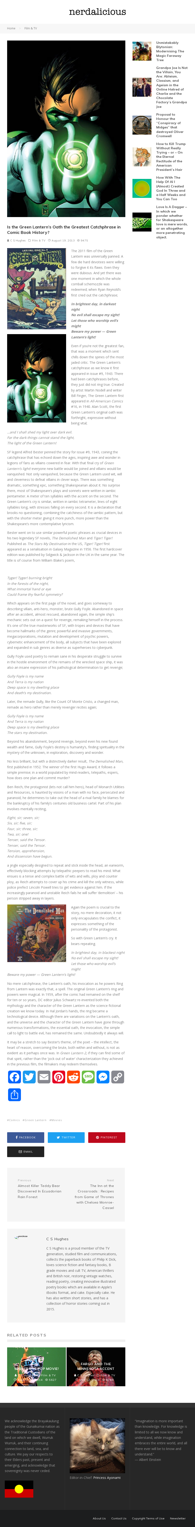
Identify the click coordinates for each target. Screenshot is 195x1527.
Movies (56, 1120)
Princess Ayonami (107, 1477)
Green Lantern (35, 1120)
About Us (99, 1518)
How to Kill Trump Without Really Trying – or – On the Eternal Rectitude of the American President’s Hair (171, 157)
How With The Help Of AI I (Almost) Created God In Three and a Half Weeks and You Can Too (170, 188)
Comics (14, 1120)
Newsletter (177, 1518)
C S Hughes (17, 240)
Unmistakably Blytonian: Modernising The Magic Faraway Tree (170, 51)
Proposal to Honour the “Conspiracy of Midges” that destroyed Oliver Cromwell (170, 125)
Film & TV (39, 240)
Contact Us (119, 1518)
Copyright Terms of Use (148, 1518)
